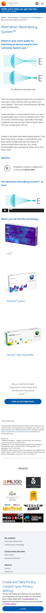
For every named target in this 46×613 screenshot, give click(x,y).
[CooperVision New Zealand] (23, 3)
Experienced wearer (12, 558)
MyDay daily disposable (20, 354)
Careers (7, 568)
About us (8, 564)
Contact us (8, 571)
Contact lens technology (14, 544)
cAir (9, 253)
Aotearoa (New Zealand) (37, 3)
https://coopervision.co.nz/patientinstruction (16, 431)
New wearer (9, 554)
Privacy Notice (10, 603)
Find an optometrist (23, 401)
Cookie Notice (28, 598)
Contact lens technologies (30, 17)
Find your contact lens (13, 541)
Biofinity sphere (16, 301)
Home (3, 17)
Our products (13, 17)
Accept (23, 608)
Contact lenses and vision (14, 551)
